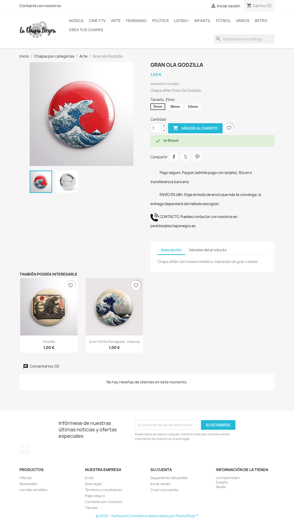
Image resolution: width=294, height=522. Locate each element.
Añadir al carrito (195, 128)
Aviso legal (93, 484)
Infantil (202, 20)
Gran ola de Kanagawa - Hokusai (114, 341)
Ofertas (26, 478)
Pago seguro (95, 496)
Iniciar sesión (160, 484)
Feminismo (136, 20)
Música (76, 20)
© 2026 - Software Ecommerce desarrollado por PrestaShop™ (147, 516)
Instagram (24, 450)
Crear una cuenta (164, 490)
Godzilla (49, 341)
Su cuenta (161, 469)
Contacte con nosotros (40, 5)
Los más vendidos (33, 490)
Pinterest (197, 156)
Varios (242, 20)
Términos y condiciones (103, 490)
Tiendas (91, 507)
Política (160, 20)
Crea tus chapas (86, 29)
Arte (116, 20)
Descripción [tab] (171, 250)
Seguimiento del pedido (169, 478)
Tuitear (185, 156)
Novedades (28, 484)
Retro (261, 20)
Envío (89, 478)
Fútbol (223, 20)
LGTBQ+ (181, 20)
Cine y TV (97, 20)
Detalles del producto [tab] (208, 250)
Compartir (173, 156)
